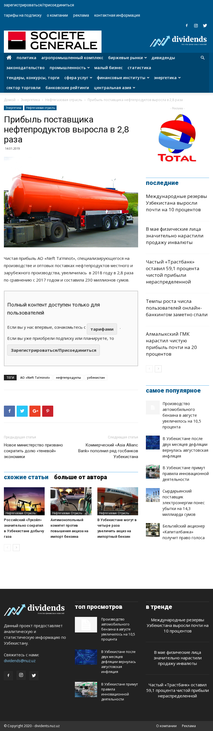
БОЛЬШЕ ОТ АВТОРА (80, 477)
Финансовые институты (121, 77)
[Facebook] (186, 26)
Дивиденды (163, 57)
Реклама (81, 15)
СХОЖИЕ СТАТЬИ (26, 477)
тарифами (101, 329)
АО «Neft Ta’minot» (35, 377)
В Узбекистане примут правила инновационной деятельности (186, 473)
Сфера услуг (76, 77)
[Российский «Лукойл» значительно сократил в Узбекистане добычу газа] (24, 501)
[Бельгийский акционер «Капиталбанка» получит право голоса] (153, 530)
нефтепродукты (68, 377)
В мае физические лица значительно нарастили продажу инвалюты (175, 235)
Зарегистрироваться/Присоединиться (39, 5)
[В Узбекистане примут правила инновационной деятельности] (153, 472)
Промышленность (68, 67)
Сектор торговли (23, 87)
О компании (57, 15)
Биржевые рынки (125, 57)
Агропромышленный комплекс (72, 57)
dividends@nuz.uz (20, 660)
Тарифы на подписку (23, 15)
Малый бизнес (108, 67)
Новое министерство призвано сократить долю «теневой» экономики (33, 451)
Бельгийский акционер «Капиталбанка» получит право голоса (184, 531)
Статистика (139, 67)
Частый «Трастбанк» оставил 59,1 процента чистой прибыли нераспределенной (172, 271)
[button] (202, 58)
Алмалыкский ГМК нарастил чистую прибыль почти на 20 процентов (171, 344)
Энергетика (165, 77)
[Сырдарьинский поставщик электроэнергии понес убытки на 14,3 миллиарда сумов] (153, 495)
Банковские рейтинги (67, 87)
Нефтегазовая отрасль (63, 99)
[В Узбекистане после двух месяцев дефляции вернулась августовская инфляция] (153, 442)
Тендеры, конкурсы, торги (32, 77)
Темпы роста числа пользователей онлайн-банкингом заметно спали (177, 308)
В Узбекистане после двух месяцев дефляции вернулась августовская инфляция (118, 661)
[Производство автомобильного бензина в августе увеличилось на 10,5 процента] (153, 408)
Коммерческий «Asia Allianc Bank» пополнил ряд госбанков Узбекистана (108, 451)
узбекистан (96, 377)
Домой (10, 99)
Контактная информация (117, 15)
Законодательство (25, 67)
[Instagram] (196, 26)
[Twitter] (205, 26)
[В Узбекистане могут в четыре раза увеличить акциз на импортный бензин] (117, 501)
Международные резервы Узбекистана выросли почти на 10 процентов (176, 203)
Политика (26, 57)
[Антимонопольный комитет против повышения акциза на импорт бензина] (70, 501)
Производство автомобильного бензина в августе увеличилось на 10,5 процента (182, 415)
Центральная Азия (112, 87)
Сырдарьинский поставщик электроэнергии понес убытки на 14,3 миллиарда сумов (184, 502)
